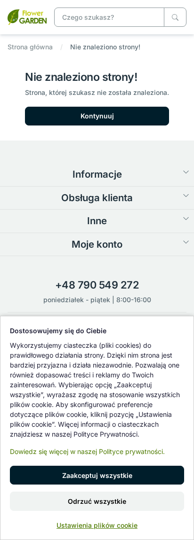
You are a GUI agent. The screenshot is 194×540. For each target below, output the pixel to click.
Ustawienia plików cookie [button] (97, 525)
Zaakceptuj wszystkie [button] (97, 475)
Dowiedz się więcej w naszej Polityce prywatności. (87, 451)
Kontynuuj (97, 116)
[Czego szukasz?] (175, 17)
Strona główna (30, 47)
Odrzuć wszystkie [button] (97, 501)
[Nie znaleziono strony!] (27, 16)
